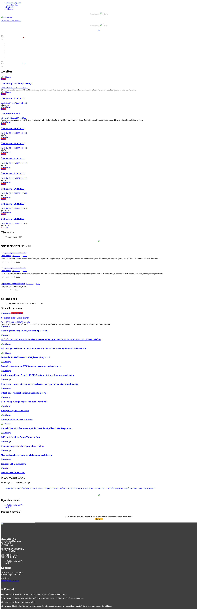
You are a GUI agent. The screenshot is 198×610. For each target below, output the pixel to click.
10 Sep (25, 256)
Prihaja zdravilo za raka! (13, 472)
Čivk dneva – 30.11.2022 (12, 189)
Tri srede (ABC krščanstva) (13, 464)
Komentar (9, 45)
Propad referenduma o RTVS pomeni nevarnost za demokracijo (31, 366)
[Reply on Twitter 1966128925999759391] (3, 289)
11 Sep (25, 271)
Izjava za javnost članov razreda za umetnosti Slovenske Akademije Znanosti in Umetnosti (43, 348)
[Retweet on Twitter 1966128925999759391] (7, 289)
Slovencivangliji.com (13, 3)
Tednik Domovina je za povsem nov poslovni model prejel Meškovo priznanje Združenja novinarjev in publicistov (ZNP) (111, 488)
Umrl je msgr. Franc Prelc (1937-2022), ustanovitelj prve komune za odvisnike (37, 375)
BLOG (8, 47)
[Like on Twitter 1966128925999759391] (12, 289)
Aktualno (9, 43)
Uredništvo (5, 103)
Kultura (8, 49)
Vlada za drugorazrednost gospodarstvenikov (22, 446)
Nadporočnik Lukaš (10, 113)
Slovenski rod (10, 57)
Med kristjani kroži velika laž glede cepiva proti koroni (26, 455)
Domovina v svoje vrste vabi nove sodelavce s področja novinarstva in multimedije (39, 384)
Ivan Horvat (6, 256)
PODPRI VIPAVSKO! (14, 505)
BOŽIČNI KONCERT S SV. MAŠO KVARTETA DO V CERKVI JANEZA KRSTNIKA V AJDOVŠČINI (51, 339)
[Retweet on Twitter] (2, 252)
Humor (8, 55)
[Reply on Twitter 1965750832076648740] (3, 261)
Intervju (8, 53)
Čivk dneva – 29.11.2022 (12, 204)
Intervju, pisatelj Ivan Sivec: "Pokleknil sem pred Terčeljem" (45, 488)
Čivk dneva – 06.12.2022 (12, 128)
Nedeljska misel (17, 313)
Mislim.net (9, 9)
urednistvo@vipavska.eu (10, 581)
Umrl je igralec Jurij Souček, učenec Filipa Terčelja (25, 331)
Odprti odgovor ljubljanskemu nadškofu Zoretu (23, 393)
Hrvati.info (9, 7)
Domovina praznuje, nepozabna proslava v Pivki (24, 402)
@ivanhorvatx (16, 256)
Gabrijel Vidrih (6, 322)
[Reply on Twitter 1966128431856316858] (3, 276)
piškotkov (72, 606)
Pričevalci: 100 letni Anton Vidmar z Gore (20, 437)
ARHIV (8, 507)
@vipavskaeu (29, 284)
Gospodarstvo (11, 51)
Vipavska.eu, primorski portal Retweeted (15, 253)
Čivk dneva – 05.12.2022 (12, 143)
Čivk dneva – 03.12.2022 (12, 158)
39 (7, 227)
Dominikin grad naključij (15, 488)
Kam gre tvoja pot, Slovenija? (15, 410)
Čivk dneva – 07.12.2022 (12, 98)
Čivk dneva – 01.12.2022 (12, 173)
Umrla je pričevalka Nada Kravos (17, 419)
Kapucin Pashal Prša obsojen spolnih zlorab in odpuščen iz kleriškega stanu (36, 428)
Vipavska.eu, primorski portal (13, 284)
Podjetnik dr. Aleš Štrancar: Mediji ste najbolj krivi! (25, 357)
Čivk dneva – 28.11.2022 (12, 219)
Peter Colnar (5, 88)
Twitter (3, 79)
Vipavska (4, 118)
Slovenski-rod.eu (12, 5)
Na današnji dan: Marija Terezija (16, 83)
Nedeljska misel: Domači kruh (15, 318)
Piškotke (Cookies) (22, 606)
